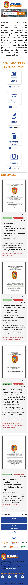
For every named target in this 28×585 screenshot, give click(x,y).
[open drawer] (24, 4)
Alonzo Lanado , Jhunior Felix (10, 404)
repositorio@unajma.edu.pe (13, 568)
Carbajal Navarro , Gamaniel (9, 320)
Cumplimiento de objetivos (8, 427)
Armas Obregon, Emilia (8, 241)
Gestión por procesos (7, 416)
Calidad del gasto (19, 425)
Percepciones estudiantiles (8, 506)
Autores (14, 521)
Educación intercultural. (8, 508)
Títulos (14, 525)
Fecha (14, 518)
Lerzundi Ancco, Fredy (8, 492)
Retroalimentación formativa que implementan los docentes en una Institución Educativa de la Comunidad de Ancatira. (13, 229)
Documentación (19, 419)
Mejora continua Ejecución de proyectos (11, 423)
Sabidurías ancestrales (7, 339)
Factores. (11, 255)
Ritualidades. (17, 339)
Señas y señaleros (19, 337)
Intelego (21, 583)
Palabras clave (14, 528)
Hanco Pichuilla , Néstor (9, 323)
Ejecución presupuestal (7, 425)
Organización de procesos (8, 419)
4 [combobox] (14, 514)
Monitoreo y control (6, 421)
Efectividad (5, 255)
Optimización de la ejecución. (9, 429)
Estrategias (19, 253)
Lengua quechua (16, 504)
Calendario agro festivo (7, 335)
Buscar (21, 13)
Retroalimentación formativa (9, 253)
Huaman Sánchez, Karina (9, 238)
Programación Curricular (8, 337)
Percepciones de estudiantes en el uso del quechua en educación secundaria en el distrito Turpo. (13, 485)
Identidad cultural (6, 504)
